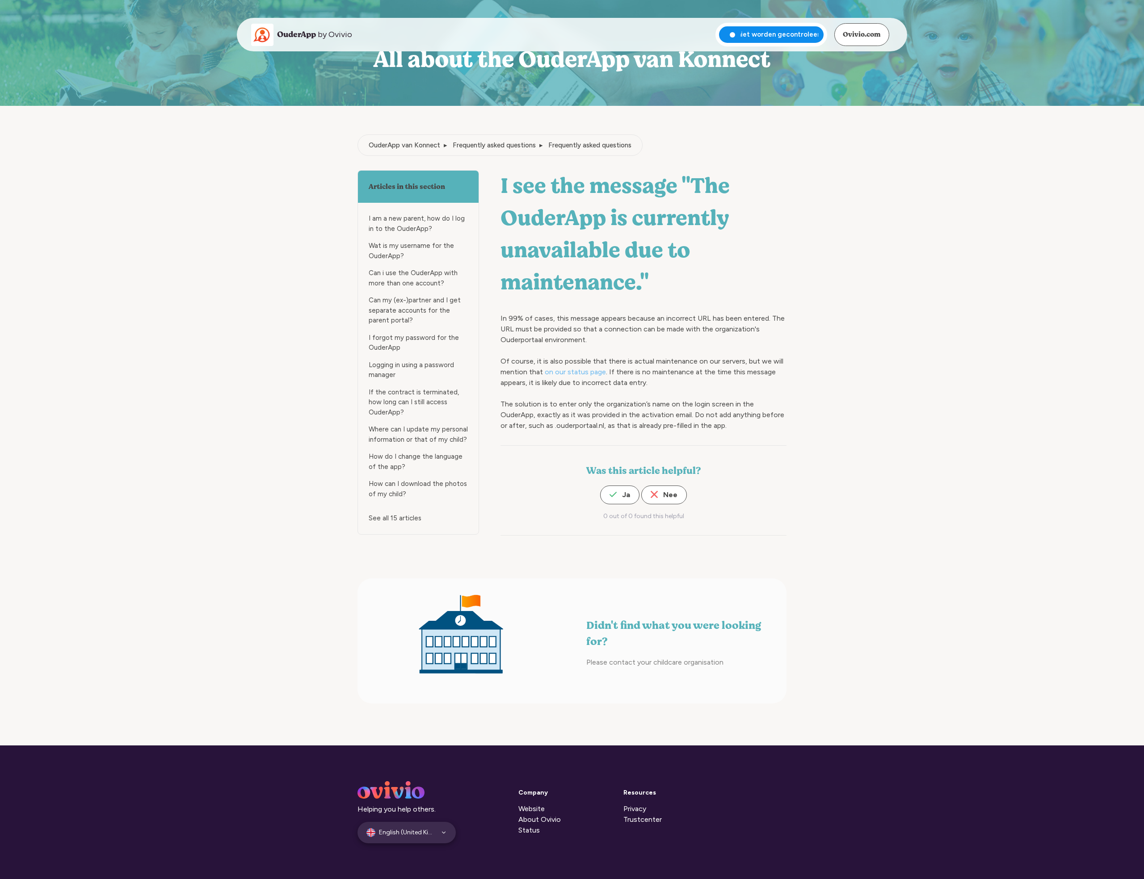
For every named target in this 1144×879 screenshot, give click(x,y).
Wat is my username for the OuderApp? (411, 251)
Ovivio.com (861, 34)
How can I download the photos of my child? (418, 489)
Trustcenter (642, 819)
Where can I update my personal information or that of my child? (418, 434)
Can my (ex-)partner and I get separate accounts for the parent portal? (415, 310)
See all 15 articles (395, 518)
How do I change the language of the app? (416, 461)
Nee (669, 494)
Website (531, 808)
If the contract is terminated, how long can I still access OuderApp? (414, 402)
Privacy (634, 808)
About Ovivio (539, 819)
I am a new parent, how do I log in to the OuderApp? (417, 223)
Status (529, 830)
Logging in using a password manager (411, 370)
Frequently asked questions (494, 145)
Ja (625, 494)
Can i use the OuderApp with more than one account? (413, 278)
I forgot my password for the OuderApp (414, 343)
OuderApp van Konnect (404, 145)
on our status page (575, 372)
